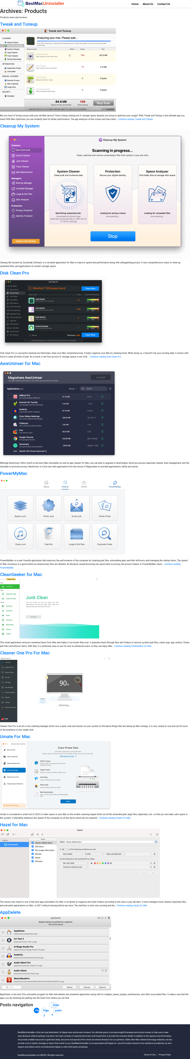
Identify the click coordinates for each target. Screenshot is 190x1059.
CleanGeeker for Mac (21, 574)
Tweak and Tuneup (19, 24)
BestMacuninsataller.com (29, 1055)
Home (135, 4)
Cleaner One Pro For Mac (25, 653)
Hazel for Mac (14, 824)
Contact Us (163, 4)
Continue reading (135, 119)
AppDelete (10, 912)
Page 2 (45, 1011)
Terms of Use (150, 1055)
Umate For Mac (15, 736)
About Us (148, 4)
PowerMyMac (13, 473)
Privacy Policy (165, 1055)
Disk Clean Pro (14, 273)
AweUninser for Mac (20, 363)
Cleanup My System (20, 126)
